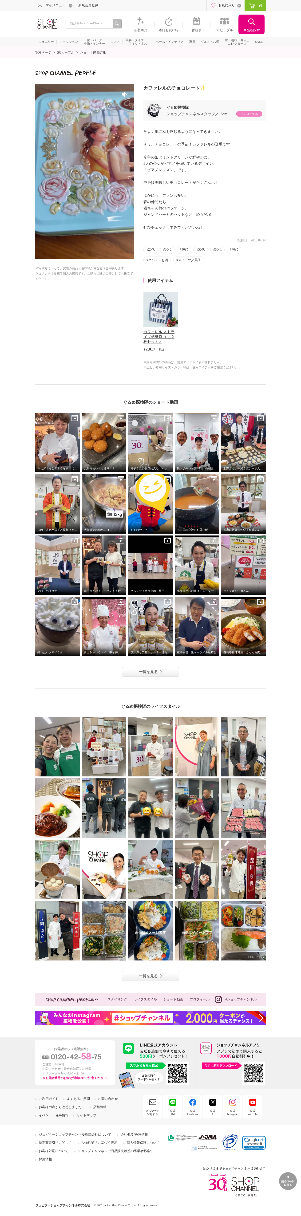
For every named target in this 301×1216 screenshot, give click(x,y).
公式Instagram (232, 1112)
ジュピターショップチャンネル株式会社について (75, 1134)
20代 (151, 249)
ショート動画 (173, 999)
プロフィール (200, 999)
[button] (254, 1143)
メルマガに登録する (153, 1112)
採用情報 (45, 1159)
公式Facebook (192, 1112)
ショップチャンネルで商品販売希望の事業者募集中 (116, 1151)
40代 (185, 249)
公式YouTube (252, 1112)
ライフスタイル (145, 999)
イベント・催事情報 (53, 1115)
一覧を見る (148, 672)
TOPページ (43, 52)
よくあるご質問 (78, 1099)
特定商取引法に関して (55, 1143)
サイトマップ (86, 1115)
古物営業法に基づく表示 (99, 1143)
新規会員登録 (88, 5)
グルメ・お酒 (158, 260)
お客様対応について (53, 1151)
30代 (168, 249)
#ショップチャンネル (241, 999)
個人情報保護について (143, 1143)
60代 (218, 249)
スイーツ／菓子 (189, 260)
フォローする (249, 114)
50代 (201, 249)
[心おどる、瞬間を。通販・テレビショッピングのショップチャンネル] (47, 23)
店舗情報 (99, 1107)
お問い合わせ (108, 1099)
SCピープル (65, 52)
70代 (235, 249)
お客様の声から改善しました (60, 1107)
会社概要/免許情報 (134, 1134)
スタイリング (117, 999)
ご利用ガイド (49, 1099)
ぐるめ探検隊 (177, 107)
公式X (212, 1112)
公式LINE (173, 1112)
